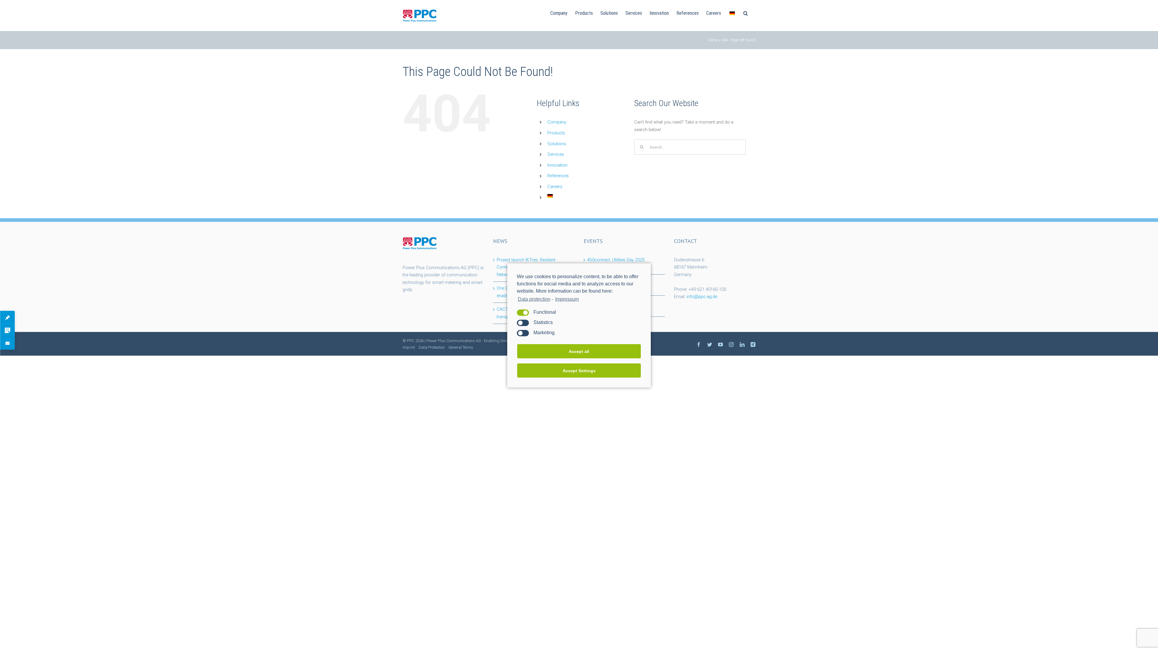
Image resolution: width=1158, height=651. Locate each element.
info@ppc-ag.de (702, 296)
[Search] (745, 12)
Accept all (579, 351)
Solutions (556, 143)
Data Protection (432, 347)
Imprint (409, 347)
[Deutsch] (732, 12)
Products (556, 133)
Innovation (557, 165)
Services (555, 154)
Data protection (534, 299)
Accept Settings (579, 370)
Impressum (567, 299)
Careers (554, 186)
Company (556, 122)
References (558, 175)
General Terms (460, 347)
